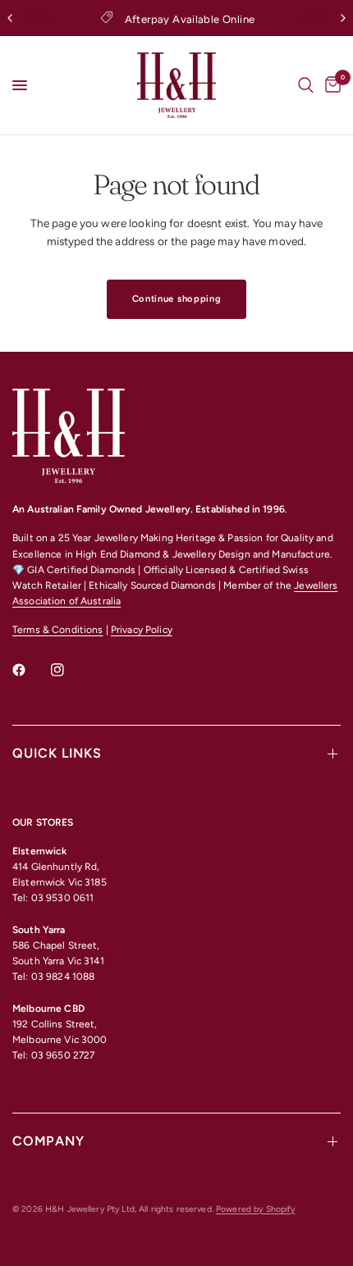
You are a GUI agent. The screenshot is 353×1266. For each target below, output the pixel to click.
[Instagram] (69, 670)
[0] (330, 85)
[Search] (305, 85)
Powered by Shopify (255, 1209)
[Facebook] (30, 670)
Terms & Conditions (57, 629)
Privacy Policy (141, 629)
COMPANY (48, 1141)
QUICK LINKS (57, 753)
